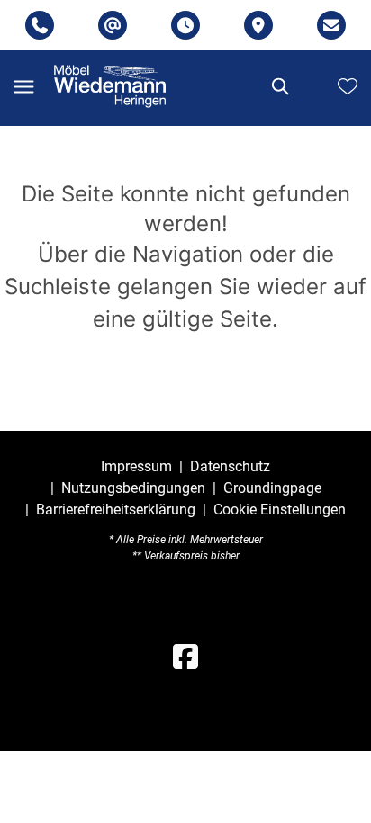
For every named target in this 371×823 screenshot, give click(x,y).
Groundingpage (272, 487)
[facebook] (185, 657)
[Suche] (279, 86)
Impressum (136, 466)
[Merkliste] (347, 86)
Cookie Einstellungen (279, 510)
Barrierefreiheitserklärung (115, 509)
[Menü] (23, 86)
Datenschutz (230, 466)
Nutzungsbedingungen (133, 487)
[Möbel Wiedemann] (110, 86)
